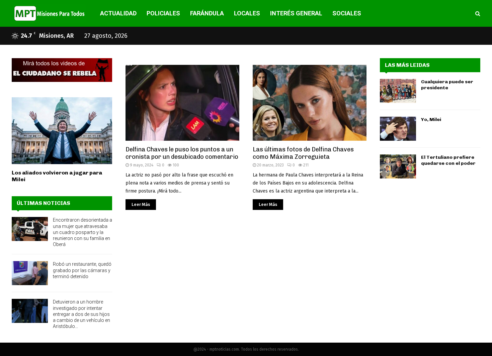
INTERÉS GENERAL (296, 13)
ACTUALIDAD (118, 13)
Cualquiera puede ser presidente (447, 85)
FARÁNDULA (207, 13)
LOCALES (247, 13)
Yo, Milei (431, 119)
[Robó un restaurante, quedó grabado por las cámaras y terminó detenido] (30, 273)
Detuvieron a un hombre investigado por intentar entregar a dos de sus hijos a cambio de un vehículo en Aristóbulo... (81, 314)
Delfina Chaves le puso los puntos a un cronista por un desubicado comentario (182, 153)
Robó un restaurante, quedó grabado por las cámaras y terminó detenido (82, 270)
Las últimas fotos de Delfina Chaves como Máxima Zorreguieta (303, 153)
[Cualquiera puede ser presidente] (398, 91)
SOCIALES (346, 13)
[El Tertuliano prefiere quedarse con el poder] (398, 166)
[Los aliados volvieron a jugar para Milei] (62, 130)
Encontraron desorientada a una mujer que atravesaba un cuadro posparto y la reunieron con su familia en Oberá (82, 232)
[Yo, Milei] (398, 129)
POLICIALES (163, 13)
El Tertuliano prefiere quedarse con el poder (448, 160)
